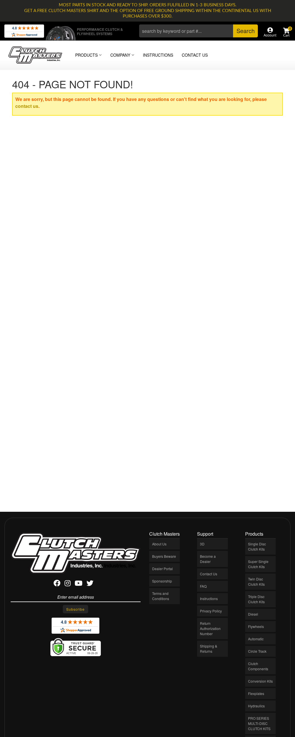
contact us (26, 106)
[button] (198, 30)
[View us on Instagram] (68, 584)
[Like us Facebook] (57, 584)
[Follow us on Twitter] (89, 584)
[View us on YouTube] (78, 584)
